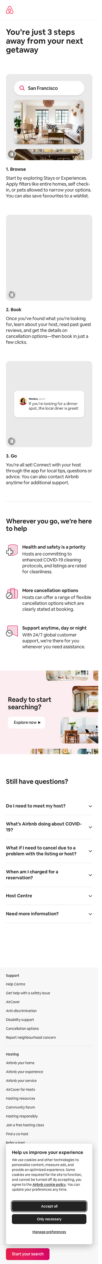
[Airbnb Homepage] (9, 10)
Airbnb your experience (24, 1072)
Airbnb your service (21, 1080)
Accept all (49, 1206)
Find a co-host (17, 1134)
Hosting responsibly (22, 1116)
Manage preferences (49, 1232)
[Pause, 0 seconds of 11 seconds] (12, 295)
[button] (49, 807)
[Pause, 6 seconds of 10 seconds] (12, 441)
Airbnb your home (20, 1063)
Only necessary (49, 1219)
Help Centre (15, 984)
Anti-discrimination (21, 1011)
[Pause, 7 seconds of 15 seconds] (12, 154)
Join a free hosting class (25, 1125)
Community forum (20, 1107)
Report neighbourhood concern (31, 1037)
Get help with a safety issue (28, 993)
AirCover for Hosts (20, 1089)
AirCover (13, 1002)
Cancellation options (22, 1028)
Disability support (20, 1019)
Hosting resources (20, 1098)
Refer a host (15, 1143)
